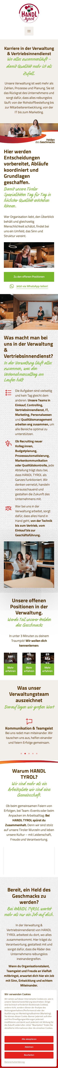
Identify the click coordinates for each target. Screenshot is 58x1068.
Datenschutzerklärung (15, 1062)
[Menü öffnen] (29, 31)
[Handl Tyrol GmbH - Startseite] (29, 13)
